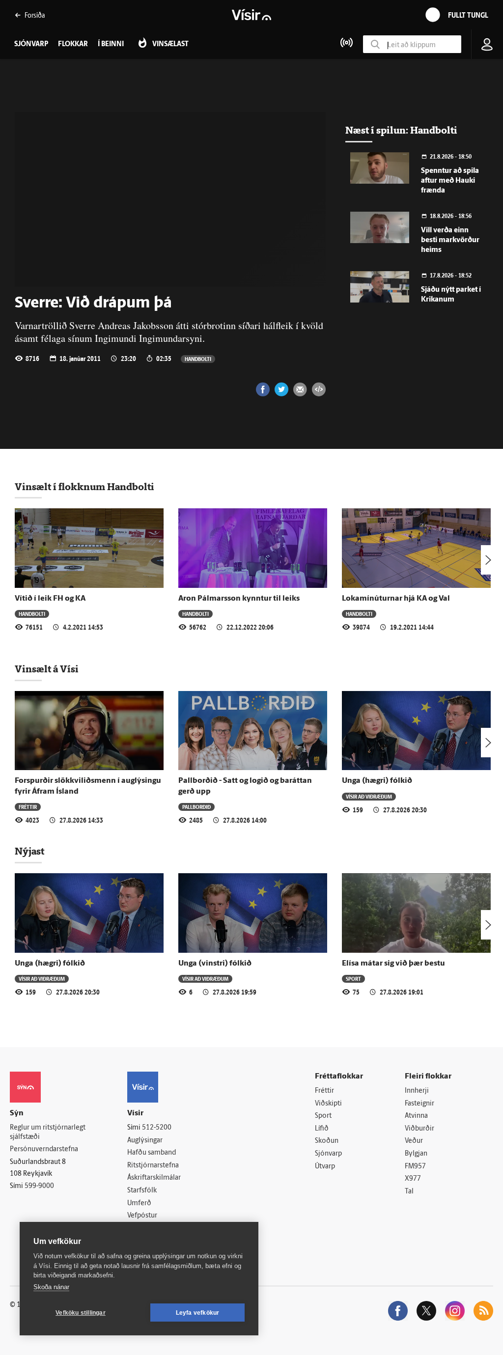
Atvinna (416, 1116)
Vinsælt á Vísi (47, 669)
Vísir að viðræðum (369, 796)
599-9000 (39, 1186)
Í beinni (111, 44)
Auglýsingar (145, 1140)
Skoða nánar (51, 1287)
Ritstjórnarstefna (153, 1165)
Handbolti (198, 359)
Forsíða (35, 15)
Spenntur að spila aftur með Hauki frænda (450, 180)
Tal (409, 1191)
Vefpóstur (142, 1215)
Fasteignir (419, 1103)
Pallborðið (196, 806)
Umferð (139, 1203)
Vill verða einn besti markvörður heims (450, 240)
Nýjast (29, 851)
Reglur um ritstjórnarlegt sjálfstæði (47, 1132)
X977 (413, 1179)
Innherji (417, 1091)
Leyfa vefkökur (198, 1312)
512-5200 (156, 1128)
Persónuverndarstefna (44, 1149)
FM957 (415, 1166)
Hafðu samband (151, 1153)
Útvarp (325, 1166)
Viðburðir (419, 1129)
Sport (353, 978)
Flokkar (73, 44)
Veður (414, 1141)
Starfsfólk (142, 1190)
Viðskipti (328, 1103)
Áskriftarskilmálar (154, 1178)
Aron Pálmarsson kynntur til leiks (239, 599)
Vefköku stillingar (81, 1312)
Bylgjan (416, 1154)
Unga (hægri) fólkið (377, 781)
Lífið (322, 1129)
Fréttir (28, 806)
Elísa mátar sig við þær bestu (393, 964)
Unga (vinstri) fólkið (215, 964)
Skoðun (326, 1141)
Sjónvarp (328, 1154)
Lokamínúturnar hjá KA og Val (396, 599)
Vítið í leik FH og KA (50, 599)
